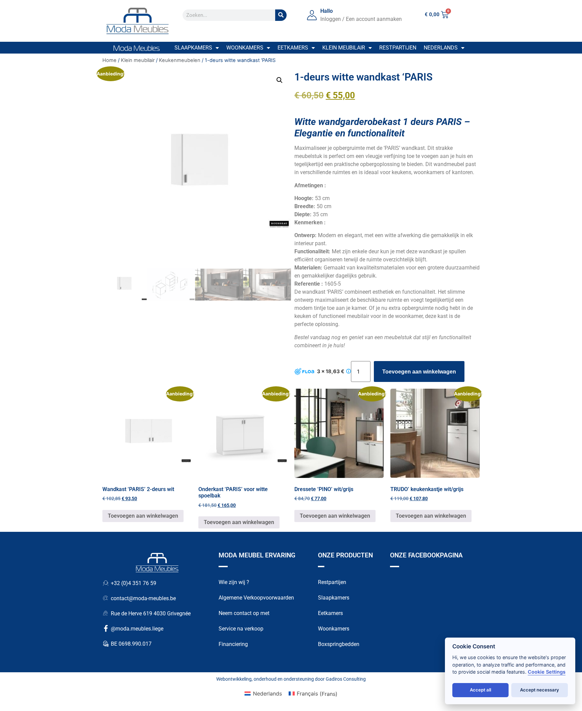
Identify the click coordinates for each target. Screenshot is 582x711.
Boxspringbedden (338, 644)
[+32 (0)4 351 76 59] (105, 583)
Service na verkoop (241, 628)
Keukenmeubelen (179, 60)
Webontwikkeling (234, 679)
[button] (279, 80)
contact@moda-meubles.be (143, 598)
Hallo (326, 11)
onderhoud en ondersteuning (284, 679)
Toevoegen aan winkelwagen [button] (143, 516)
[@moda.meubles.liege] (105, 628)
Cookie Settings (546, 672)
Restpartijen (397, 47)
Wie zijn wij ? (234, 582)
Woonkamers (244, 47)
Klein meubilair (343, 47)
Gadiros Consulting (346, 679)
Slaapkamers (193, 47)
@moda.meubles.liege (137, 628)
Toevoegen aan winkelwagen (419, 372)
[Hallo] (312, 15)
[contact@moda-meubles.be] (105, 598)
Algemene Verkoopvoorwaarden (256, 597)
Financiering (233, 644)
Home (109, 60)
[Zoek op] (281, 15)
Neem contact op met (244, 613)
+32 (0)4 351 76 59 (133, 583)
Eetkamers (293, 47)
